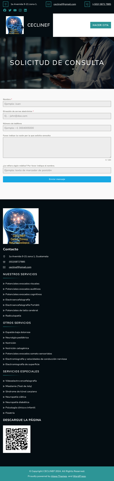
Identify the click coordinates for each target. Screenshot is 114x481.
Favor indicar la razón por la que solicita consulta (27, 135)
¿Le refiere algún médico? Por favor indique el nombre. (29, 166)
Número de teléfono (12, 123)
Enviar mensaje (57, 179)
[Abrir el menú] (85, 25)
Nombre (7, 99)
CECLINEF (38, 25)
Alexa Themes (59, 476)
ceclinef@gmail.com (65, 4)
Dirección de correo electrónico (18, 111)
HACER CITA (101, 25)
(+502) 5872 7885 (101, 4)
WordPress (79, 476)
